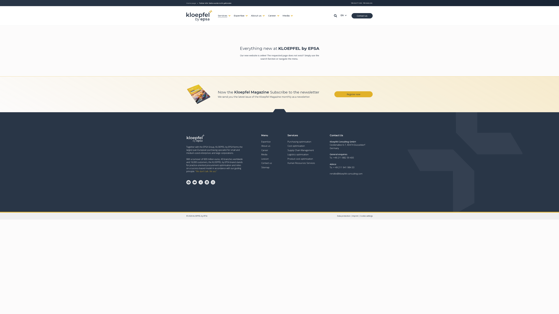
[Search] (335, 15)
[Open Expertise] (246, 15)
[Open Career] (278, 15)
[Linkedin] (207, 182)
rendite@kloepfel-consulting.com (346, 173)
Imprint (355, 216)
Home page (191, 3)
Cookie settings (366, 216)
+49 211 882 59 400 (343, 157)
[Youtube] (194, 182)
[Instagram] (213, 182)
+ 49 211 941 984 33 (343, 167)
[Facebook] (188, 182)
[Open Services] (229, 15)
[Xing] (201, 182)
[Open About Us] (263, 15)
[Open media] (291, 15)
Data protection (343, 216)
